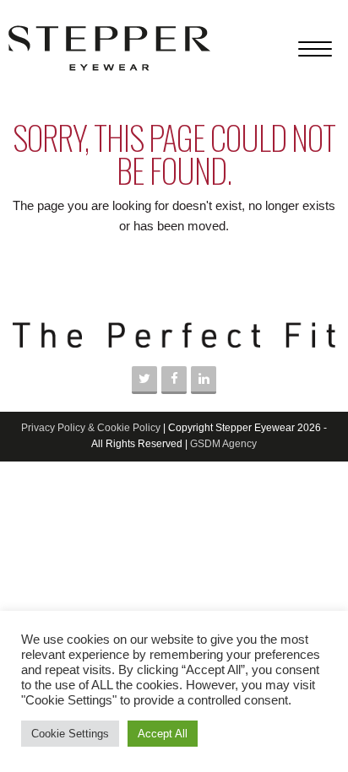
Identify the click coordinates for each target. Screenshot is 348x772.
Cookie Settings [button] (70, 733)
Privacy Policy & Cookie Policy (90, 428)
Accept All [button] (163, 733)
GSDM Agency (223, 444)
